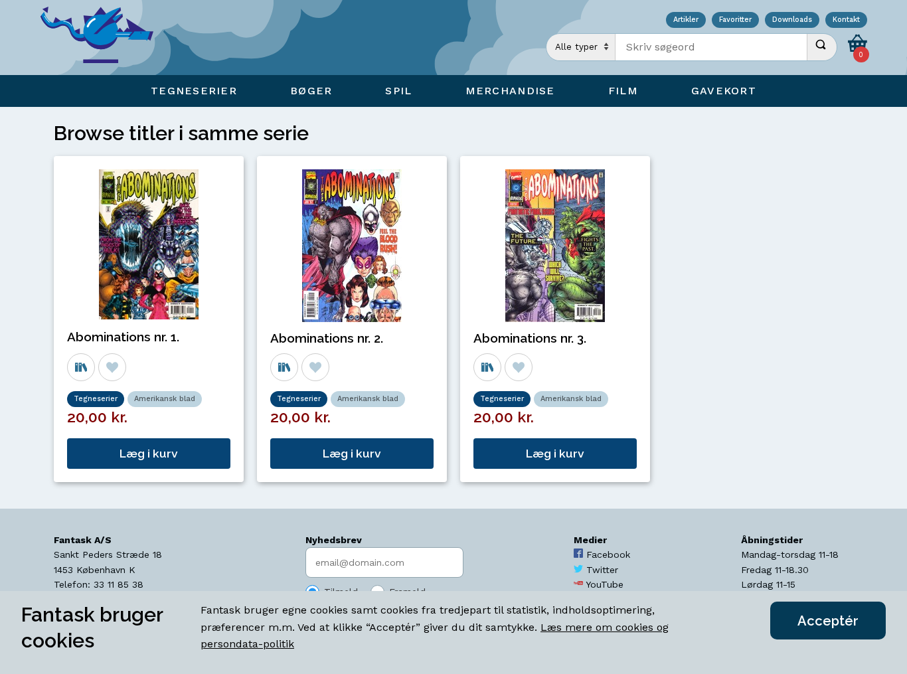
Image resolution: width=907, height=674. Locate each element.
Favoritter (735, 20)
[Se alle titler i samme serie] (81, 367)
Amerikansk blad (164, 398)
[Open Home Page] (104, 37)
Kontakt (846, 20)
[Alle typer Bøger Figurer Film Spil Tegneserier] (581, 47)
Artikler (686, 20)
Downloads (792, 20)
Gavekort (723, 90)
